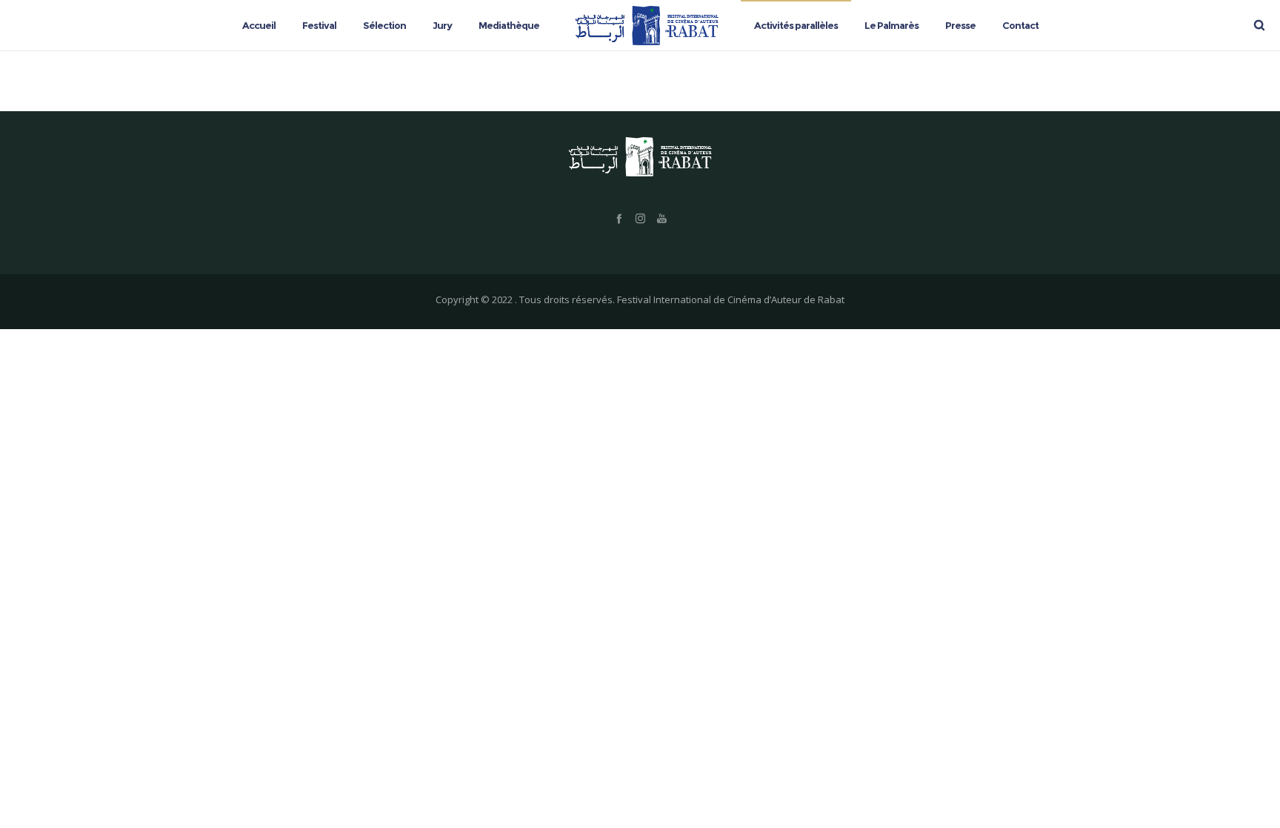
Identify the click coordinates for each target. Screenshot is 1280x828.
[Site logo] (646, 25)
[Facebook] (619, 218)
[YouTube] (662, 218)
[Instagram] (640, 218)
